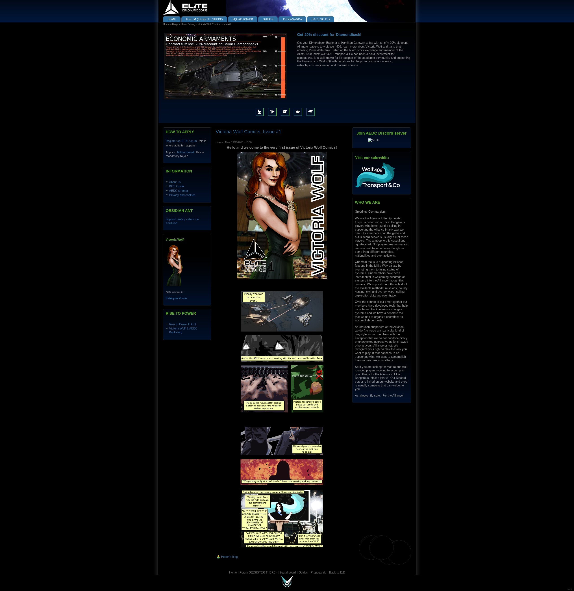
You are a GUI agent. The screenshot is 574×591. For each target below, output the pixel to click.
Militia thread (185, 152)
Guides (268, 19)
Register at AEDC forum (181, 141)
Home (171, 19)
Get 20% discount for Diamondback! (329, 34)
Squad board (243, 19)
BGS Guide (176, 186)
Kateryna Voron (176, 298)
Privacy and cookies (182, 195)
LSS (569, 589)
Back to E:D (321, 19)
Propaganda (292, 19)
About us (175, 182)
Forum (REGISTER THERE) (204, 19)
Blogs (175, 24)
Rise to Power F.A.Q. (183, 324)
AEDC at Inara (178, 190)
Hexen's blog (188, 24)
